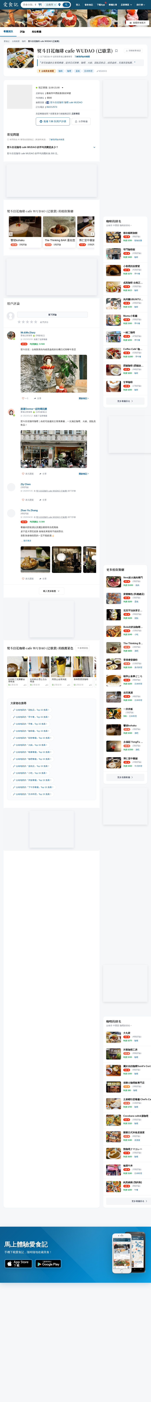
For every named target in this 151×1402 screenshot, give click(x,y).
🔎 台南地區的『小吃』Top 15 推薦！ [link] (30, 773)
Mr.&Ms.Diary (28, 332)
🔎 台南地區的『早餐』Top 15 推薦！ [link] (30, 724)
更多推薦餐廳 (123, 777)
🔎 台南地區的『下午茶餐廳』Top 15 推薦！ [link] (33, 787)
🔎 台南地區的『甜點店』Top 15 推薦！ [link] (31, 710)
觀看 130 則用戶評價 (55, 121)
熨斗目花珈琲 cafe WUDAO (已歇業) (75, 50)
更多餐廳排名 (123, 401)
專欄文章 (113, 5)
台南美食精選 (47, 71)
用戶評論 (13, 303)
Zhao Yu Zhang (29, 510)
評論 (22, 31)
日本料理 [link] (88, 71)
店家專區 (125, 5)
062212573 (51, 107)
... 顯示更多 (26, 541)
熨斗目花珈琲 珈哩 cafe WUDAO (66, 102)
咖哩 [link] (69, 71)
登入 (78, 5)
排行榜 (140, 5)
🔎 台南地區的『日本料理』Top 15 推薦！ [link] (32, 794)
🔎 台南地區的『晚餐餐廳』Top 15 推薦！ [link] (32, 752)
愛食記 (7, 41)
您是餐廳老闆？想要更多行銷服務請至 (58, 113)
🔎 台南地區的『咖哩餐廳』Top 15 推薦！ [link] (32, 759)
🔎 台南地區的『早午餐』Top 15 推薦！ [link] (31, 717)
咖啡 (24, 41)
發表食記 (89, 5)
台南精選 (16, 41)
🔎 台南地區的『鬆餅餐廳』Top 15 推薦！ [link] (32, 738)
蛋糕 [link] (78, 71)
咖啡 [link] (61, 71)
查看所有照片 (139, 23)
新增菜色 (84, 648)
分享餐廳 (83, 121)
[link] (138, 240)
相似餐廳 (36, 31)
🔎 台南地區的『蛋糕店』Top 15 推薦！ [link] (31, 766)
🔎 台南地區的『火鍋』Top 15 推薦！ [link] (30, 745)
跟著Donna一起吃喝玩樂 (34, 409)
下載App (101, 5)
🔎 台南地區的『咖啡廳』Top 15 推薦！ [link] (31, 731)
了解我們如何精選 (82, 56)
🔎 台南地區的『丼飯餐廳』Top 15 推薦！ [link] (32, 780)
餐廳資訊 (8, 31)
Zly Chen (26, 484)
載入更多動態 (49, 591)
